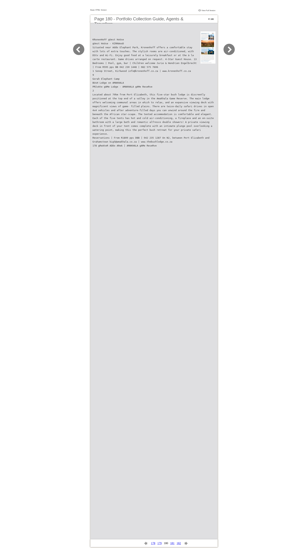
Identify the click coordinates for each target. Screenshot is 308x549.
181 (172, 543)
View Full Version (208, 10)
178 (153, 543)
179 (159, 543)
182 (179, 543)
